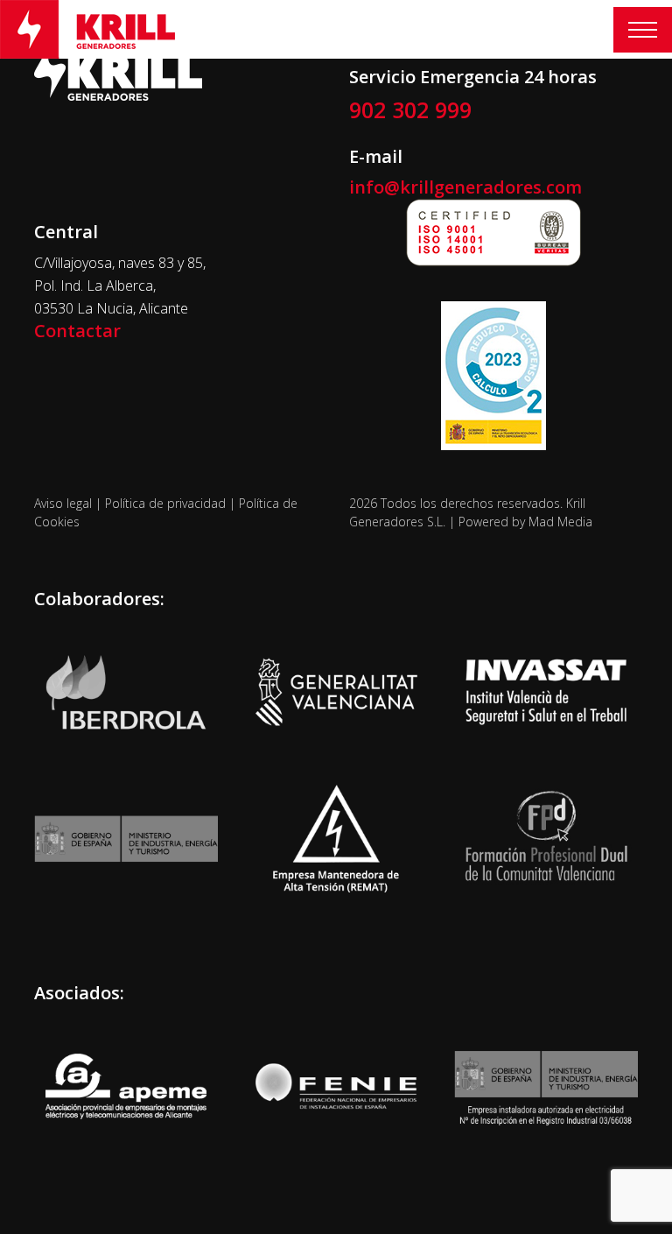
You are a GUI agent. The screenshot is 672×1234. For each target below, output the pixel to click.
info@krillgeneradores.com (465, 187)
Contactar (77, 330)
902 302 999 (410, 109)
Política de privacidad (165, 503)
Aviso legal (63, 503)
